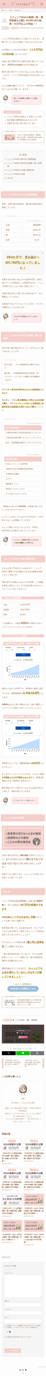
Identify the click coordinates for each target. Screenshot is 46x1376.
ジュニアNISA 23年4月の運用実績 (21, 159)
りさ (23, 1098)
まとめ (10, 178)
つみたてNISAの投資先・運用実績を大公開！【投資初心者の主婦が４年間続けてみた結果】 (29, 137)
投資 (27, 1020)
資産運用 (34, 1020)
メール (7, 1309)
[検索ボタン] (42, 4)
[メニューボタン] (4, 4)
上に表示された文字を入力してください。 (18, 1337)
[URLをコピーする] (37, 1053)
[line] (26, 1370)
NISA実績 (14, 28)
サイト (6, 1317)
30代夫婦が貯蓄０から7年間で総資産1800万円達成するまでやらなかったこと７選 (29, 1002)
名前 (6, 1301)
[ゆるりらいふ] (23, 4)
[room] (23, 1370)
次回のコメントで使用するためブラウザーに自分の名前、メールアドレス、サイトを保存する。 (24, 1326)
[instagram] (20, 1370)
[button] (9, 1053)
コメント (8, 1273)
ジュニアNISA (19, 1020)
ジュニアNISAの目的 (16, 174)
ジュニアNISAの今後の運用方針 (20, 170)
